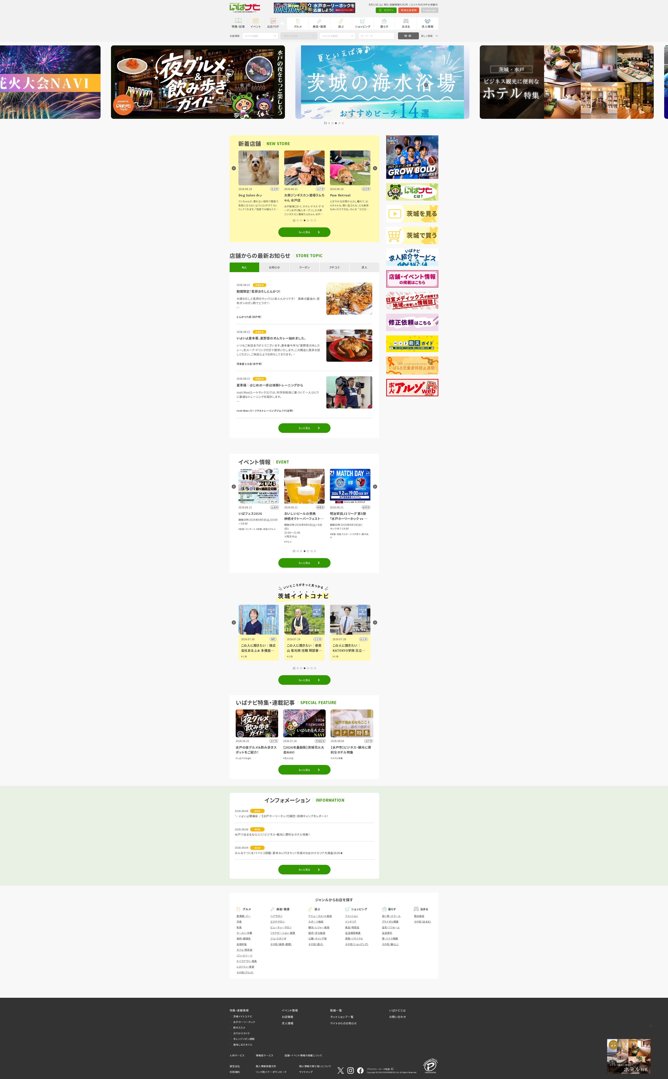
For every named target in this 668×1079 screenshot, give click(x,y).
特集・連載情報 (239, 1010)
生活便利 (387, 933)
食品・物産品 (352, 927)
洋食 (239, 921)
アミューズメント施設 (320, 916)
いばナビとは (397, 1010)
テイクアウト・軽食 (247, 961)
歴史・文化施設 (316, 933)
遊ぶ (341, 26)
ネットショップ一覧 (341, 1017)
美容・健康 (319, 26)
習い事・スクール (391, 916)
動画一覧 (336, 1010)
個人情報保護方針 (266, 1066)
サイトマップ (306, 1072)
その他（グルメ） (245, 972)
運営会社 (235, 1066)
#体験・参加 (244, 534)
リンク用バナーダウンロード (271, 1072)
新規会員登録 (409, 10)
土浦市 (317, 639)
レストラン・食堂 (245, 966)
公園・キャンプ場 (317, 938)
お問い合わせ (397, 1017)
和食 (239, 927)
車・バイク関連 (390, 938)
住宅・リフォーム (391, 927)
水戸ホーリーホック (244, 1022)
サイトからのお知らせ (343, 1023)
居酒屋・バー (244, 916)
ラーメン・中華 (244, 933)
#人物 (244, 656)
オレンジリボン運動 (244, 1039)
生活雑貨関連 (353, 933)
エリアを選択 (251, 36)
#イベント (337, 656)
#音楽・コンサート (292, 541)
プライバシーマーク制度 (378, 1069)
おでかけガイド (241, 1033)
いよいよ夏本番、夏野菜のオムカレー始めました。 (271, 338)
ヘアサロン (276, 916)
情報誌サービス (264, 1055)
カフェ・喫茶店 (244, 949)
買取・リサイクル (354, 938)
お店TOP (273, 26)
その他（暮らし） (390, 944)
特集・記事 (238, 26)
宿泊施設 (419, 916)
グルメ (298, 26)
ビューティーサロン (281, 927)
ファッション (351, 916)
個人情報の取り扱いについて (315, 1066)
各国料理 (242, 944)
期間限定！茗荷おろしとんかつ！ (259, 291)
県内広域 (362, 639)
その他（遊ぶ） (316, 944)
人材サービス (237, 1055)
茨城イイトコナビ (242, 1016)
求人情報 (427, 26)
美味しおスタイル (242, 1044)
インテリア (350, 921)
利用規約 (235, 1072)
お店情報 (287, 1017)
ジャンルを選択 (330, 36)
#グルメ (292, 545)
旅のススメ (239, 1027)
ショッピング (362, 26)
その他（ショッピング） (357, 944)
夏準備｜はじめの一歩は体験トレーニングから (270, 385)
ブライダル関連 (390, 921)
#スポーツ (255, 534)
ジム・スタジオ (278, 938)
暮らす (384, 26)
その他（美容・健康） (281, 944)
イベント (255, 26)
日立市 (272, 639)
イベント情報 (290, 1010)
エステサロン (277, 921)
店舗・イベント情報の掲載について (304, 1055)
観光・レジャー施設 (318, 927)
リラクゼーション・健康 (282, 933)
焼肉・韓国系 (244, 938)
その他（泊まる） (422, 921)
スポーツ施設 (315, 921)
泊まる (406, 26)
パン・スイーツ (244, 955)
